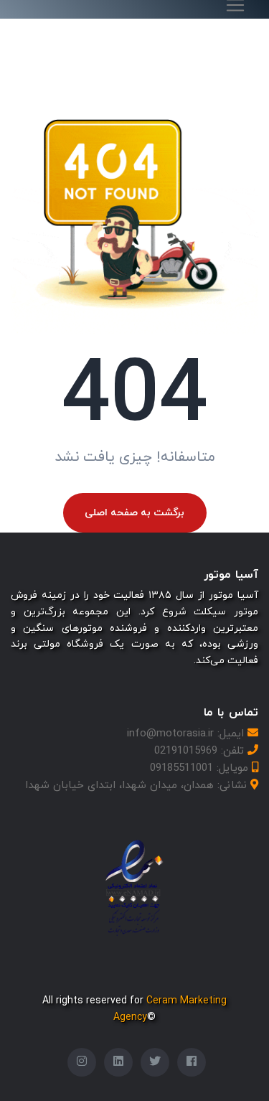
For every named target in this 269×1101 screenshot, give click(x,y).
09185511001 (181, 768)
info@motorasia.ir (170, 733)
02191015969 (185, 751)
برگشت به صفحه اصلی (134, 513)
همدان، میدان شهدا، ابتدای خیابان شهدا (119, 785)
